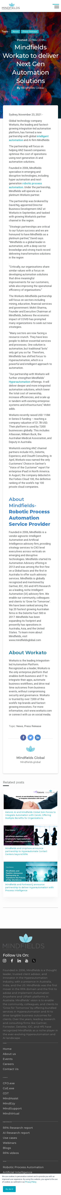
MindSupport (12, 1108)
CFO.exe (9, 1083)
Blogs (7, 1148)
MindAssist (10, 1098)
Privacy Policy (30, 1182)
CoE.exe (8, 1088)
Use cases (10, 1138)
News (16, 31)
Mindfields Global (32, 88)
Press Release (30, 31)
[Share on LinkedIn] (37, 738)
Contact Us (11, 1069)
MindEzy (9, 1103)
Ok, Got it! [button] (9, 1189)
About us (9, 1054)
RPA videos (11, 1153)
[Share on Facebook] (23, 738)
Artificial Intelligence (17, 1172)
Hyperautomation (19, 381)
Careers (8, 1064)
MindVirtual (11, 1113)
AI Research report (16, 1133)
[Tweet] (30, 738)
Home (7, 1049)
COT (6, 1093)
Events (8, 1059)
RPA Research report (18, 1127)
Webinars (9, 1143)
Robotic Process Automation (23, 1167)
